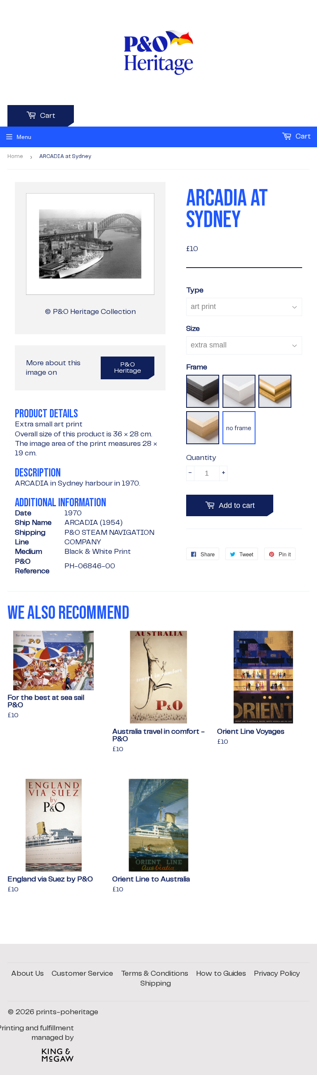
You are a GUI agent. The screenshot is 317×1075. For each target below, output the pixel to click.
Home (15, 156)
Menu (24, 137)
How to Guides (221, 973)
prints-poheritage (67, 1012)
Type (194, 290)
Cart (46, 116)
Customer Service (82, 973)
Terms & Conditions (154, 973)
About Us (27, 973)
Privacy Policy (277, 973)
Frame (196, 367)
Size (193, 329)
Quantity (201, 458)
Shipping (155, 983)
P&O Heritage (127, 368)
